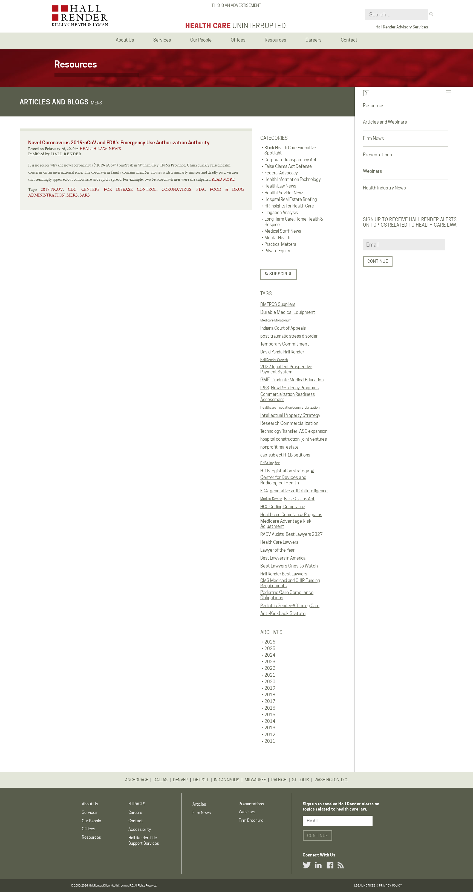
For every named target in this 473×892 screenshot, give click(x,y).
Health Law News (100, 148)
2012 (269, 734)
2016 (269, 708)
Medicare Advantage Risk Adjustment (286, 524)
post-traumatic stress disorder (289, 336)
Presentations (377, 154)
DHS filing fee (270, 463)
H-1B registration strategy (284, 470)
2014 (269, 721)
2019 (269, 688)
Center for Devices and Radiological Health (283, 480)
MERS (72, 195)
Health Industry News (384, 188)
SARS (85, 195)
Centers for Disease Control (119, 189)
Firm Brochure (251, 820)
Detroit (201, 779)
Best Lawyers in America (282, 558)
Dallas (161, 779)
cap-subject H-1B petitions (285, 455)
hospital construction (279, 439)
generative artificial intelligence (299, 490)
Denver (180, 779)
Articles (199, 804)
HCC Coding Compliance (282, 506)
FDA (264, 490)
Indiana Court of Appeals (283, 328)
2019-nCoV (52, 189)
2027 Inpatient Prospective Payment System (286, 369)
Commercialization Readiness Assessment (287, 397)
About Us (90, 804)
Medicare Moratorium (275, 320)
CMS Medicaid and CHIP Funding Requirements (290, 583)
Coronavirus (176, 189)
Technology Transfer (278, 431)
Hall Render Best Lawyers (283, 574)
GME (265, 379)
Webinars (372, 171)
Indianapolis (226, 779)
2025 (269, 648)
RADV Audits (272, 534)
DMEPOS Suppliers (277, 304)
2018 (269, 694)
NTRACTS (136, 804)
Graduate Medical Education (298, 379)
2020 (269, 681)
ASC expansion (313, 431)
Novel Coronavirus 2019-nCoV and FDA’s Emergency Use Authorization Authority (119, 142)
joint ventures (314, 439)
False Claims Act (299, 498)
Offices (88, 828)
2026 (269, 642)
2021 (269, 675)
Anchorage (136, 779)
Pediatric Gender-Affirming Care (289, 605)
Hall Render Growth (274, 360)
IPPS (264, 387)
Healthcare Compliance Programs (291, 514)
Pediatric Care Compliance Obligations (286, 595)
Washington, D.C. (331, 779)
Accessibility (139, 829)
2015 (269, 714)
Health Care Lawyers (279, 542)
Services (89, 812)
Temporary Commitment (284, 344)
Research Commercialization (289, 423)
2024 (269, 655)
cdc (72, 189)
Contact (135, 820)
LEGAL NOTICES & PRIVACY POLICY (378, 885)
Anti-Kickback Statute (282, 613)
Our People (91, 820)
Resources (374, 105)
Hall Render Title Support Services (143, 840)
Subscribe (280, 273)
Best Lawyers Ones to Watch (289, 566)
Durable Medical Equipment (287, 312)
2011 (269, 741)
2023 (269, 661)
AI (312, 471)
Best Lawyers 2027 (304, 534)
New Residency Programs (295, 387)
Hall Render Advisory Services (402, 27)
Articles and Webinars (385, 122)
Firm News (373, 138)
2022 (269, 668)
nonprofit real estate (279, 447)
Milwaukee (255, 779)
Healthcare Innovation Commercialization (289, 407)
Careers (135, 812)
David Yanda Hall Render (282, 352)
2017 (269, 701)
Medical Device (271, 499)
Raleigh (279, 779)
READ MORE (223, 179)
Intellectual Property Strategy (290, 415)
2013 (269, 727)
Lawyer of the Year (277, 550)
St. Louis (300, 779)
